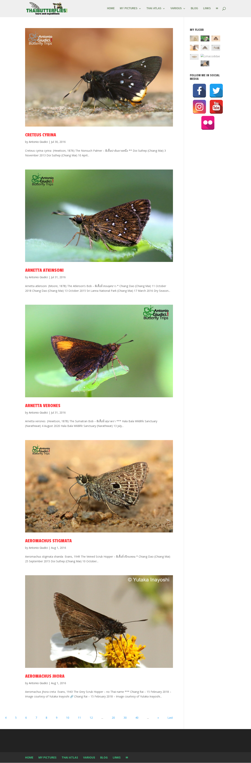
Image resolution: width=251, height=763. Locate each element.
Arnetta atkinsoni (44, 270)
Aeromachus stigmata (48, 541)
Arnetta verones (42, 405)
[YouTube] (216, 107)
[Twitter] (216, 91)
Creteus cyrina (40, 135)
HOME (111, 8)
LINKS (207, 8)
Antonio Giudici (38, 142)
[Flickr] (208, 123)
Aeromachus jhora (45, 676)
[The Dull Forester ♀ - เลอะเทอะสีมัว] (194, 39)
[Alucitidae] (194, 57)
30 (125, 717)
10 (67, 717)
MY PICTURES (128, 8)
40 (136, 717)
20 (113, 717)
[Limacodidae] (215, 39)
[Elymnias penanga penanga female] (205, 39)
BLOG (194, 8)
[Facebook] (199, 91)
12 (91, 717)
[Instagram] (199, 107)
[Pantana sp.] (215, 48)
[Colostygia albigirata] (205, 48)
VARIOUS (176, 8)
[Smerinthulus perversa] (205, 64)
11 (79, 717)
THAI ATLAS (153, 8)
